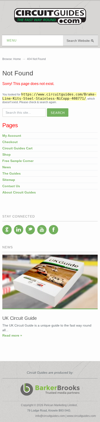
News (6, 167)
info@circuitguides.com (50, 416)
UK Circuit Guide (19, 318)
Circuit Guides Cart (17, 148)
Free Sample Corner (17, 161)
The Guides (11, 173)
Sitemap (8, 180)
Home (17, 59)
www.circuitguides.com (81, 416)
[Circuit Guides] (50, 21)
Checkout (10, 142)
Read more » (12, 335)
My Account (11, 135)
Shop (6, 154)
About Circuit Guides (19, 192)
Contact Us (11, 186)
